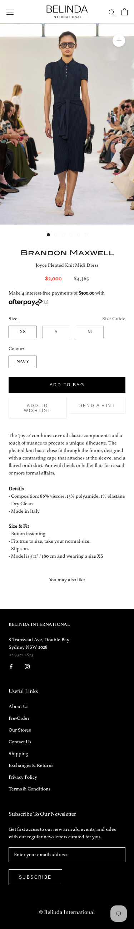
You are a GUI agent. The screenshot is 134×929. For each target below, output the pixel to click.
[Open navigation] (10, 12)
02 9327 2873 (21, 654)
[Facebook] (11, 666)
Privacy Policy (23, 777)
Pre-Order (19, 718)
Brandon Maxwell (67, 252)
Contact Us (20, 741)
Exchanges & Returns (31, 765)
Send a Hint (97, 405)
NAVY (22, 361)
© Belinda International (67, 912)
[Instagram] (27, 666)
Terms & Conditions (29, 789)
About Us (18, 706)
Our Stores (20, 730)
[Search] (112, 12)
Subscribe (35, 877)
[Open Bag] (124, 11)
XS (23, 331)
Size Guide (113, 318)
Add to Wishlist (37, 408)
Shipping (18, 753)
